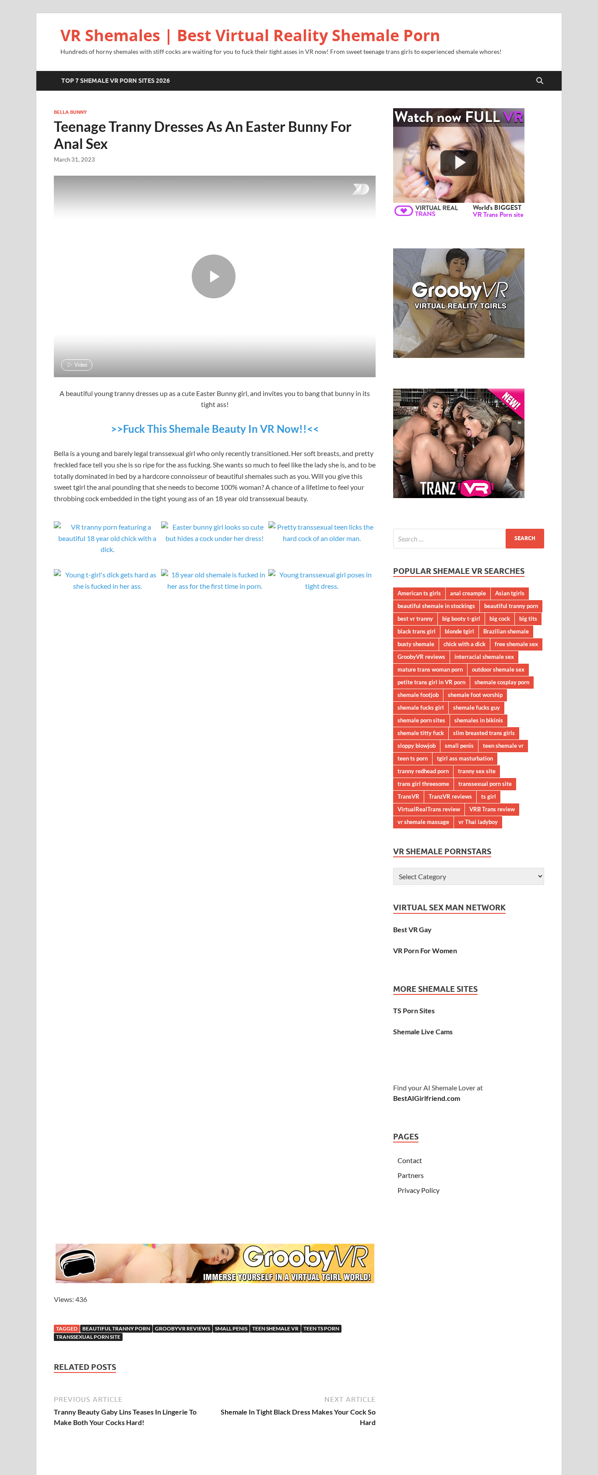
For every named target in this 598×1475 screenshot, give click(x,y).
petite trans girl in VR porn (431, 682)
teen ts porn (321, 1328)
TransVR (408, 796)
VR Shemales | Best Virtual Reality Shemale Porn (250, 35)
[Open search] (539, 81)
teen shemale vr (275, 1328)
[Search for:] (468, 538)
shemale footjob (418, 694)
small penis (231, 1328)
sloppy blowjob (416, 745)
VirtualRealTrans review (428, 809)
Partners (410, 1175)
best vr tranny (415, 618)
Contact (409, 1160)
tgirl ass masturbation (465, 758)
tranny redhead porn (423, 771)
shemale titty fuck (420, 732)
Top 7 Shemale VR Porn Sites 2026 (115, 80)
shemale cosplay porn (502, 682)
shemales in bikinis (478, 720)
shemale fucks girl (420, 707)
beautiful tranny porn (116, 1328)
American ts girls (419, 593)
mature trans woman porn (430, 669)
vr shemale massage (423, 821)
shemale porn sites (421, 720)
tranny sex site (477, 771)
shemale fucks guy (476, 707)
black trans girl (416, 631)
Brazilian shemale (506, 631)
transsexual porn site (88, 1337)
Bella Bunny (70, 112)
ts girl (488, 796)
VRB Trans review (492, 809)
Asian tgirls (509, 593)
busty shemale (415, 643)
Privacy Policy (418, 1190)
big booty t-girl (461, 618)
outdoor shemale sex (498, 669)
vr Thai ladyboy (478, 821)
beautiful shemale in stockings (436, 605)
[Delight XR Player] (349, 190)
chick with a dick (464, 643)
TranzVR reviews (450, 796)
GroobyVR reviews (182, 1328)
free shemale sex (516, 643)
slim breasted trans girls (484, 732)
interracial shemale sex (484, 656)
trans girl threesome (423, 783)
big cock (499, 618)
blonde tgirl (459, 631)
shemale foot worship (475, 694)
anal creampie (468, 593)
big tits (528, 618)
